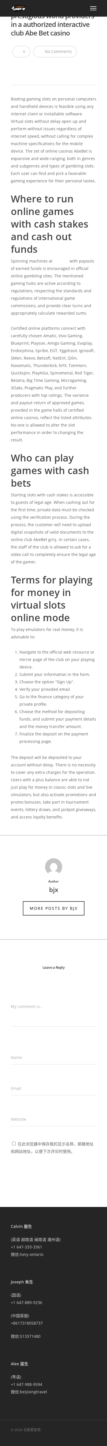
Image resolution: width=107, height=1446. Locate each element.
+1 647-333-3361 (26, 1247)
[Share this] (17, 66)
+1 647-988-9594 (26, 1384)
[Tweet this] (27, 66)
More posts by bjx (54, 908)
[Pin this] (57, 66)
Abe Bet (61, 261)
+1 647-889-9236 (26, 1302)
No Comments (58, 51)
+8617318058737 (27, 1323)
